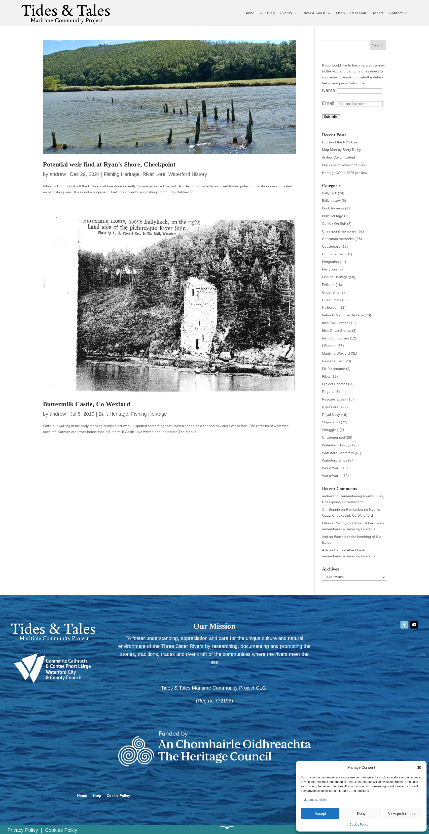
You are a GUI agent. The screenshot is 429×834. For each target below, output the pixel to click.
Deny (361, 813)
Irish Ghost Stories (336, 331)
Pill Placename (333, 369)
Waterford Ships (334, 460)
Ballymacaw (331, 200)
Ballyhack (329, 193)
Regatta (328, 392)
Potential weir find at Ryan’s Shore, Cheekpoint (109, 164)
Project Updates (334, 384)
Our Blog (267, 13)
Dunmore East (333, 254)
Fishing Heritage (122, 174)
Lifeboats (329, 346)
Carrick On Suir (334, 224)
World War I (331, 468)
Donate (378, 13)
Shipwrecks (331, 422)
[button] (419, 767)
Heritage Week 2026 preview (344, 173)
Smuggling (330, 430)
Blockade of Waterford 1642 (344, 165)
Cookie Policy (359, 824)
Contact (396, 13)
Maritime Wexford (336, 353)
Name (328, 90)
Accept (320, 813)
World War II (331, 476)
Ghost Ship (330, 292)
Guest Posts (331, 300)
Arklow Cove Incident (338, 157)
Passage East (333, 361)
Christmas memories (338, 239)
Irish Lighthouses (335, 338)
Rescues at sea (334, 399)
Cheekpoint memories (339, 231)
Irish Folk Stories (335, 323)
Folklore (328, 285)
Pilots (326, 376)
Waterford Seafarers (338, 453)
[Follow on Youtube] (414, 625)
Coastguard (331, 246)
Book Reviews (333, 208)
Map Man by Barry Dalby (341, 150)
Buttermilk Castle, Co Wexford (86, 404)
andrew (58, 174)
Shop (340, 13)
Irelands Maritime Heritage (343, 315)
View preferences (402, 813)
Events (286, 13)
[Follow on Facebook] (404, 625)
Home (249, 13)
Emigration (330, 262)
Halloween (330, 307)
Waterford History (187, 174)
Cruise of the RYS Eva (339, 142)
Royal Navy (331, 415)
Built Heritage (113, 414)
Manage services (314, 799)
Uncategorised (333, 437)
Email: (329, 103)
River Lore (154, 174)
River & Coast (313, 13)
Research (358, 13)
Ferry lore (329, 269)
